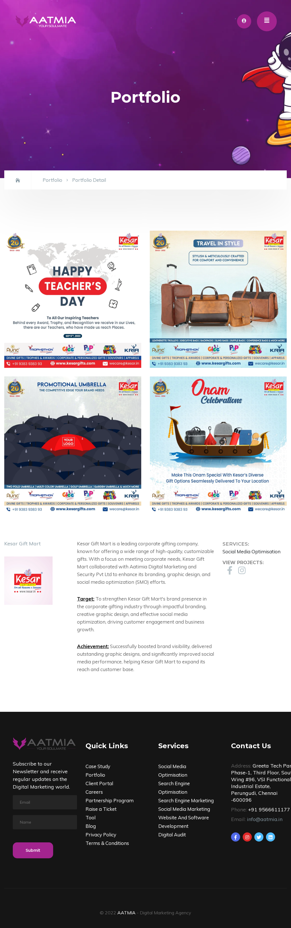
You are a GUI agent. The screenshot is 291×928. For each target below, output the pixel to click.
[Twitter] (258, 837)
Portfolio (52, 180)
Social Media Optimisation (251, 551)
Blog (91, 826)
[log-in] (244, 21)
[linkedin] (270, 837)
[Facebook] (235, 837)
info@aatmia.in (264, 819)
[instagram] (247, 837)
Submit (33, 850)
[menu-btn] (267, 21)
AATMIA (126, 912)
